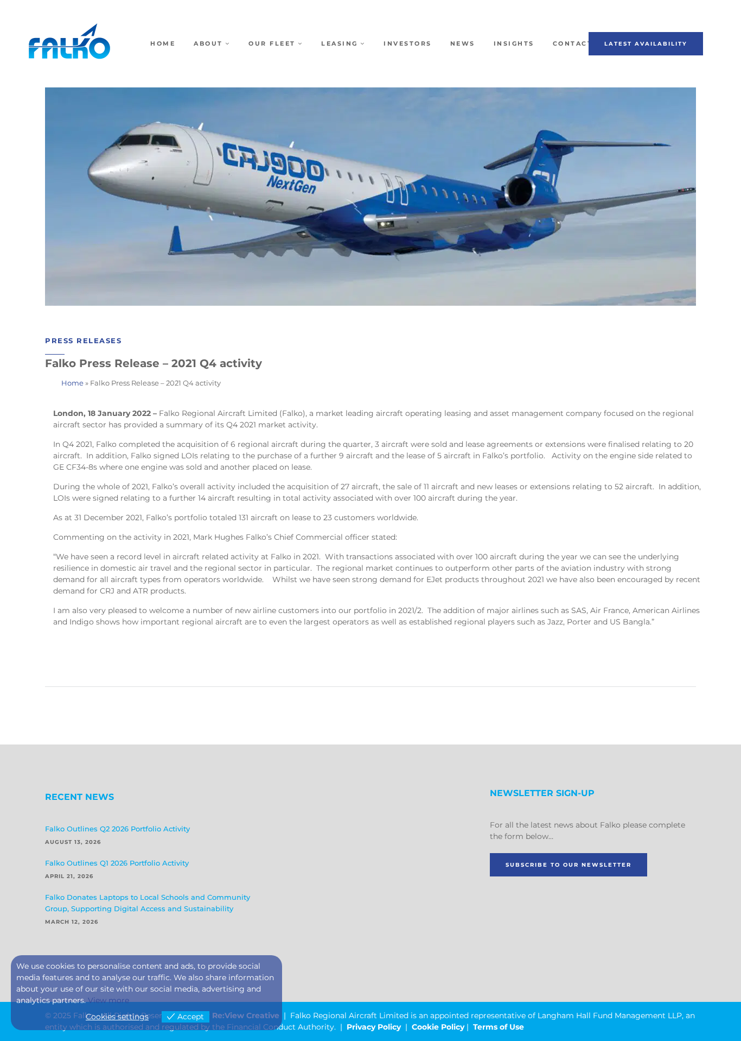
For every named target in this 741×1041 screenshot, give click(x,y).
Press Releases (83, 340)
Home (72, 382)
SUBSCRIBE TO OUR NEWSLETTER (568, 864)
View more (108, 1000)
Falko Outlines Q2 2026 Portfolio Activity (117, 828)
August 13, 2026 (73, 842)
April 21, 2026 (69, 876)
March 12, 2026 (71, 921)
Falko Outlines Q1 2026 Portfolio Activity (117, 863)
